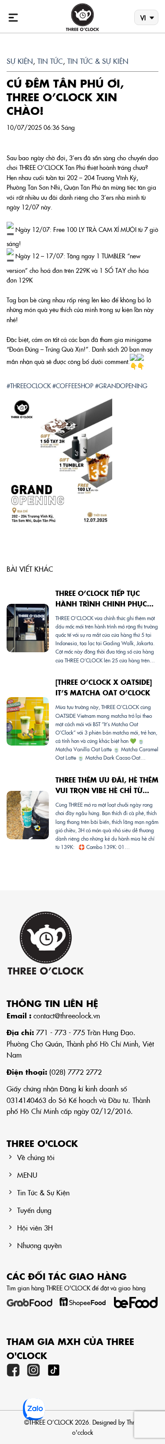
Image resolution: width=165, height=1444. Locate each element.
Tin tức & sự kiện (97, 61)
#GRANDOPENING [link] (121, 385)
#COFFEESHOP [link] (72, 385)
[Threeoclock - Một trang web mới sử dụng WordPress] (82, 17)
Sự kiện (20, 61)
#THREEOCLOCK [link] (29, 385)
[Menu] (13, 18)
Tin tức (50, 61)
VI (143, 17)
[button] (82, 462)
